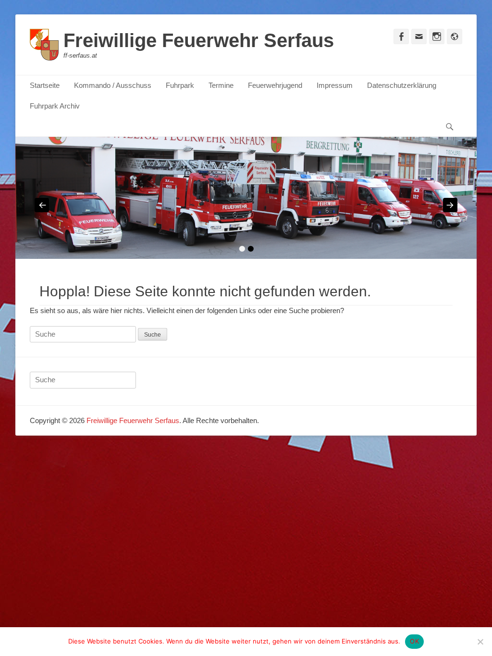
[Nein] (480, 641)
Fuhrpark (180, 85)
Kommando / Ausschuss (112, 85)
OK (414, 641)
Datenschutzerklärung (401, 85)
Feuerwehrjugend (275, 85)
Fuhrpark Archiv (55, 106)
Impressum (335, 85)
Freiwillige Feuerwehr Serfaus (198, 40)
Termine (221, 85)
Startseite (45, 85)
